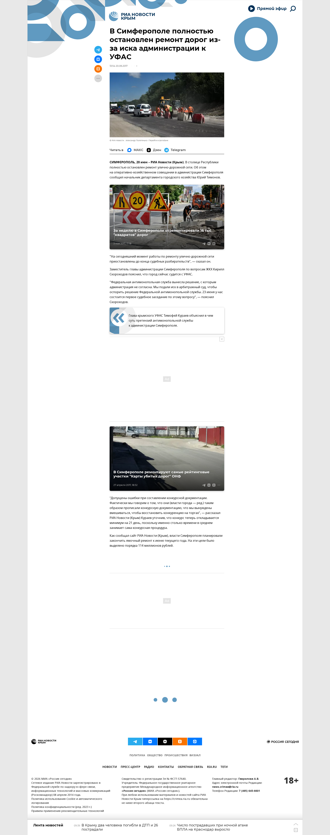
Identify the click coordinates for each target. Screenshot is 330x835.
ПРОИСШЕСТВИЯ (176, 755)
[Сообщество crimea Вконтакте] (150, 741)
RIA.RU (212, 767)
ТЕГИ (224, 767)
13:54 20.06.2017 (119, 65)
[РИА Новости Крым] (132, 16)
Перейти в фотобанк (158, 140)
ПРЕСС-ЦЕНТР (130, 767)
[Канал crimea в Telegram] (135, 741)
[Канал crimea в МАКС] (195, 741)
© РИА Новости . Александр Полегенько (128, 140)
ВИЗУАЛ (195, 755)
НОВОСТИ (109, 767)
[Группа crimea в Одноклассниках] (180, 741)
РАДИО (149, 767)
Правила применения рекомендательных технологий (67, 811)
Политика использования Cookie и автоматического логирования (66, 801)
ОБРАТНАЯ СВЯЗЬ (190, 767)
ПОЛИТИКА (137, 755)
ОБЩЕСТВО (155, 755)
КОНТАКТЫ (166, 767)
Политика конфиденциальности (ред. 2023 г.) (61, 807)
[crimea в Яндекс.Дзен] (165, 741)
